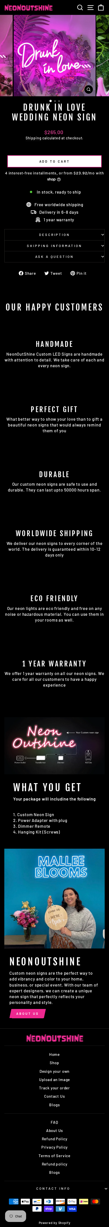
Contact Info (53, 1188)
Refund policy (54, 1164)
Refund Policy (54, 1139)
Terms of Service (54, 1155)
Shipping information (54, 246)
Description (54, 235)
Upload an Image (54, 1079)
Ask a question (54, 257)
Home (54, 1054)
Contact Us (54, 1096)
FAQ (54, 1122)
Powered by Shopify (54, 1223)
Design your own (54, 1071)
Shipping (34, 138)
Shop (54, 1062)
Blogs (54, 1104)
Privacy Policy (54, 1147)
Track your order (54, 1088)
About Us (27, 1013)
